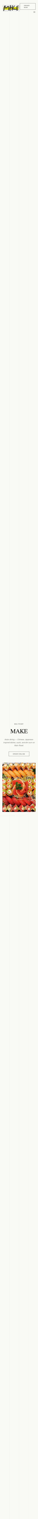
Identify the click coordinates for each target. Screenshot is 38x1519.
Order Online (19, 754)
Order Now (27, 6)
